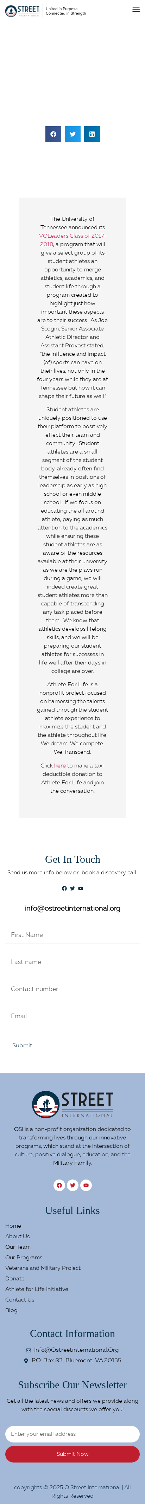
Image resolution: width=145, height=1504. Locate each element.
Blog (11, 1310)
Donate (15, 1279)
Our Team (18, 1247)
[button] (53, 134)
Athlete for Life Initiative (36, 1289)
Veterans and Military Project (43, 1268)
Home (13, 1226)
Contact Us (19, 1300)
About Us (17, 1237)
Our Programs (23, 1258)
